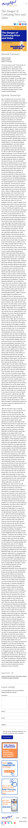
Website (3, 724)
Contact (24, 817)
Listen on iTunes (5, 58)
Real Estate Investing (21, 676)
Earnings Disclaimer (6, 821)
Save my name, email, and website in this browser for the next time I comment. (14, 732)
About (17, 817)
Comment (4, 695)
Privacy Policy (23, 821)
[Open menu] (26, 3)
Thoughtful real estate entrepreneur (10, 678)
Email (3, 718)
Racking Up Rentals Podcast (8, 676)
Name (3, 711)
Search (3, 824)
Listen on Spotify (6, 59)
